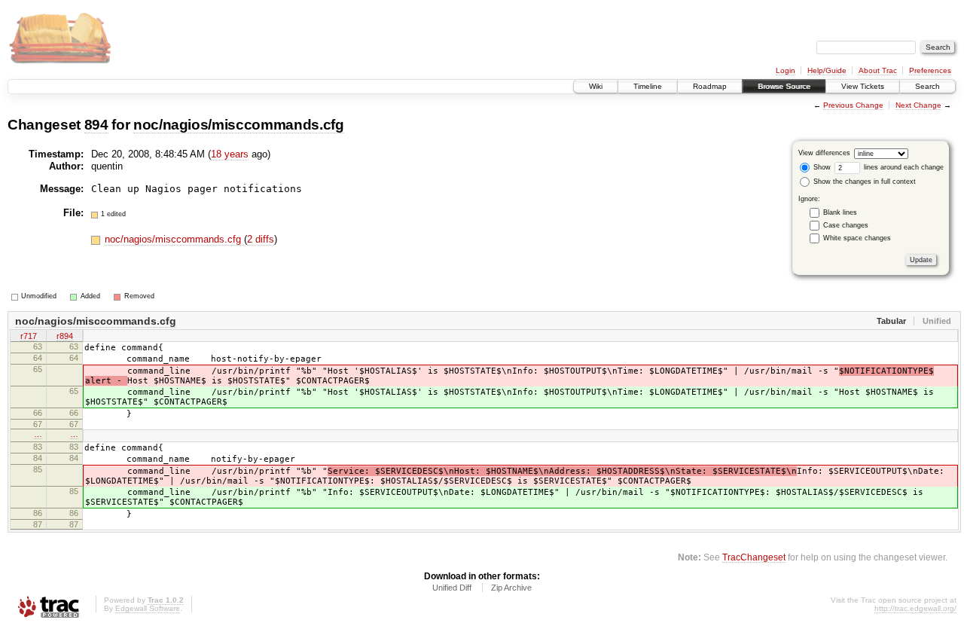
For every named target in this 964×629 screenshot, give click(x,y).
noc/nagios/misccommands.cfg (238, 125)
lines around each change (903, 167)
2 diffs (260, 239)
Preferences (930, 70)
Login (785, 70)
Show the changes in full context (863, 181)
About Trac (878, 70)
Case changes (845, 225)
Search (927, 86)
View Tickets (862, 86)
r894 (64, 335)
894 (96, 125)
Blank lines (840, 212)
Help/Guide (827, 70)
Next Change (918, 105)
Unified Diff (451, 587)
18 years (230, 154)
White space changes (857, 238)
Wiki (595, 86)
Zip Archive (511, 587)
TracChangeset (754, 557)
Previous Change (853, 105)
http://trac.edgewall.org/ (915, 608)
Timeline (647, 86)
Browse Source (784, 86)
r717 (28, 335)
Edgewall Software (147, 608)
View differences (824, 153)
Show (821, 167)
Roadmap (710, 86)
